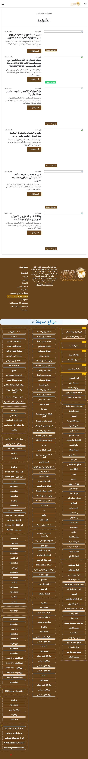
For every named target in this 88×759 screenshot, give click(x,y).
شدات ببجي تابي (44, 346)
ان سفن (74, 416)
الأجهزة (25, 283)
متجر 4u (44, 409)
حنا (44, 510)
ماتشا (44, 515)
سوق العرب (44, 545)
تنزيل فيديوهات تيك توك (14, 738)
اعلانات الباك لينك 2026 (74, 608)
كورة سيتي (14, 415)
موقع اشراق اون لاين (74, 392)
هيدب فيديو (73, 508)
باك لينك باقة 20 (44, 550)
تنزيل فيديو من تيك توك (14, 728)
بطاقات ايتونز (44, 476)
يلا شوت (44, 603)
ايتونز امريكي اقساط (44, 435)
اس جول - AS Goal (14, 530)
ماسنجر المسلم (74, 369)
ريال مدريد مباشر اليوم (14, 439)
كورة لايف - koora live (14, 658)
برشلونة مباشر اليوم (14, 443)
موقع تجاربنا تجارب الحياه (44, 570)
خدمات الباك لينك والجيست (44, 534)
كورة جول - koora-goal (14, 477)
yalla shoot (44, 607)
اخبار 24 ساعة (73, 647)
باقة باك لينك (74, 355)
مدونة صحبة (74, 542)
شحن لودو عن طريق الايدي (44, 467)
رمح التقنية (74, 513)
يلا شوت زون (14, 710)
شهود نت (73, 527)
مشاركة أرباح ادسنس (19, 293)
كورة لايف (14, 548)
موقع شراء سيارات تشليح (14, 385)
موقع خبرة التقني (74, 464)
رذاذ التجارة (74, 517)
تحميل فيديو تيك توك (14, 733)
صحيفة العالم (74, 657)
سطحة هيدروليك (14, 346)
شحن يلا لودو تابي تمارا (44, 426)
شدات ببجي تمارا (44, 336)
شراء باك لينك (73, 565)
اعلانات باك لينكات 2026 (14, 691)
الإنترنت (24, 276)
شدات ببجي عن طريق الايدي (44, 415)
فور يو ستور (44, 404)
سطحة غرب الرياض (14, 356)
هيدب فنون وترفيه (74, 652)
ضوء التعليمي (74, 378)
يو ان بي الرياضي (73, 637)
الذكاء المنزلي (22, 286)
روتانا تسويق (74, 484)
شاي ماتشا (44, 520)
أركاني (73, 532)
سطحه (14, 336)
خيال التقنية (73, 426)
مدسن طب (74, 618)
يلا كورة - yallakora (14, 520)
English (24, 300)
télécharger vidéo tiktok (14, 748)
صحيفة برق (73, 383)
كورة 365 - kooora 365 (14, 525)
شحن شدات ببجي (44, 450)
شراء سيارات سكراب (14, 375)
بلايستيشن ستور (44, 481)
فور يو (44, 445)
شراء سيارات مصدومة (14, 397)
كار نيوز (74, 459)
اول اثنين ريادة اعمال (74, 332)
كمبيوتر (25, 280)
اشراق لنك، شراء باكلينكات (74, 584)
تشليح (14, 370)
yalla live (14, 458)
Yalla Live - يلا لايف (14, 510)
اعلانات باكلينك (44, 594)
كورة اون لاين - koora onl (14, 515)
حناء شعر (44, 505)
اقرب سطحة (14, 365)
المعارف (74, 503)
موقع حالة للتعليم (74, 642)
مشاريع (44, 579)
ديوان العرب (44, 574)
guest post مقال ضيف (44, 541)
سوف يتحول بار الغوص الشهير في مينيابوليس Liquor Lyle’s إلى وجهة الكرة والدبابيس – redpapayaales (24, 63)
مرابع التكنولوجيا (73, 421)
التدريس (74, 594)
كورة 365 (14, 410)
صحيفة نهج (73, 455)
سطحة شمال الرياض (14, 351)
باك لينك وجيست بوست (73, 623)
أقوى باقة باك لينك (44, 560)
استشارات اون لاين (74, 498)
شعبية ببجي (44, 471)
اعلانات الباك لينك (74, 589)
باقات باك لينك (74, 579)
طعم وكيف (74, 522)
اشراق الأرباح (74, 556)
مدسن (73, 479)
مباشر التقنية (74, 537)
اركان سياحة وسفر (74, 397)
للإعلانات (7, 755)
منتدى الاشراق (73, 604)
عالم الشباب (73, 346)
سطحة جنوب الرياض (14, 361)
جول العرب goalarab (14, 420)
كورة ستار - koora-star (14, 472)
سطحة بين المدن (14, 341)
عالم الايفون (73, 445)
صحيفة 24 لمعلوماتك (19, 303)
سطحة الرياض (14, 332)
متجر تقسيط (44, 385)
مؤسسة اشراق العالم (19, 306)
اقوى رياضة (73, 613)
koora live (14, 491)
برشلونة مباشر (44, 617)
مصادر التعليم (74, 628)
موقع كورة (14, 610)
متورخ (73, 474)
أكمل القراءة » (34, 51)
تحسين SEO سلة (74, 360)
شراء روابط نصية (73, 575)
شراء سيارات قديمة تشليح (14, 401)
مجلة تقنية (74, 633)
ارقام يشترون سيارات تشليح (14, 391)
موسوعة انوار (74, 551)
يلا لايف (14, 430)
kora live (14, 543)
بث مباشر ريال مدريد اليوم (14, 425)
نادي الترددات (74, 493)
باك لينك (24, 290)
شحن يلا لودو (44, 462)
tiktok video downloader (14, 743)
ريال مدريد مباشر (44, 622)
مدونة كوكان (74, 450)
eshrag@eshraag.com (44, 285)
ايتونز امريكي (44, 356)
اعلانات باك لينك (44, 584)
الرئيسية (46, 13)
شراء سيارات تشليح (14, 380)
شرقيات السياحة (73, 546)
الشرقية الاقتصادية (74, 440)
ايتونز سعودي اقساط (44, 361)
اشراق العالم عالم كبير (73, 599)
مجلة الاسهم (74, 435)
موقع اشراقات (73, 387)
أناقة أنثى (74, 469)
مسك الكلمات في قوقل (74, 406)
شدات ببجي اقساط (44, 332)
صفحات (24, 309)
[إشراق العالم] (75, 4)
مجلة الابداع (73, 488)
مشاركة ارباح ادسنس (74, 336)
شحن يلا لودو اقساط (44, 365)
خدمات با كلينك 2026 (44, 565)
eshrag (37, 31)
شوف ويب (74, 430)
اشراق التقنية (74, 411)
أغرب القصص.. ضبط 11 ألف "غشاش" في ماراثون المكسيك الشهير (26, 177)
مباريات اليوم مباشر (44, 612)
